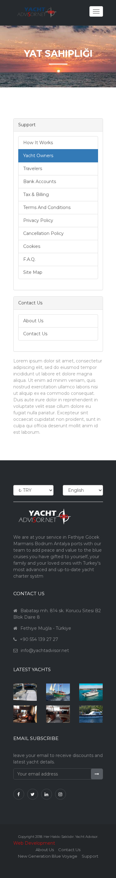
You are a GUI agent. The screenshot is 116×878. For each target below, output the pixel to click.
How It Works (38, 142)
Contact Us (35, 334)
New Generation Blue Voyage (47, 856)
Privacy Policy (38, 220)
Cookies (31, 246)
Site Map (32, 272)
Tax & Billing (36, 194)
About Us (33, 321)
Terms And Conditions (47, 207)
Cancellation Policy (43, 233)
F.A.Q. (29, 259)
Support (90, 856)
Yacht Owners (38, 155)
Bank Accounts (39, 181)
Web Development (34, 843)
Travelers (32, 168)
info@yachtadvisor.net (45, 650)
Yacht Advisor (86, 836)
